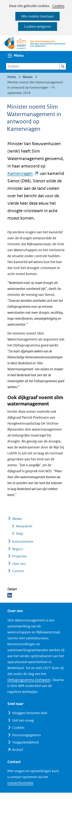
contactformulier (20, 783)
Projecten (19, 556)
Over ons (19, 564)
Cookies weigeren (37, 26)
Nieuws (17, 519)
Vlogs (19, 533)
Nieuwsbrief (24, 526)
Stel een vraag (23, 720)
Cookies (58, 6)
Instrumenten (22, 541)
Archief (17, 750)
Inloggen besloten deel (29, 713)
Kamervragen (23, 173)
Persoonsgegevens (26, 735)
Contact (18, 571)
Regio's (17, 549)
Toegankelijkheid (25, 742)
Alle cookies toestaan (37, 16)
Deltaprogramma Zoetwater (29, 680)
